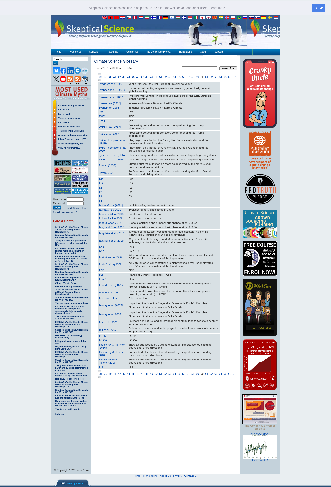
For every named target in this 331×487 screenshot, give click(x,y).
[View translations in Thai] (276, 18)
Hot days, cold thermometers (69, 379)
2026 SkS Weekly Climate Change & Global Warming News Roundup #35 (71, 229)
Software (93, 52)
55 (179, 76)
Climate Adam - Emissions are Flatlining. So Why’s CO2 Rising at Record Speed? (71, 258)
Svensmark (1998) (110, 103)
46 (137, 76)
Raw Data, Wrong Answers (68, 286)
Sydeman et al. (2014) (112, 155)
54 (174, 76)
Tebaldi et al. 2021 (110, 292)
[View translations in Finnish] (154, 18)
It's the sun (64, 110)
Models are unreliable (69, 126)
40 (110, 76)
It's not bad (64, 114)
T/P (101, 178)
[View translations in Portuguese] (240, 18)
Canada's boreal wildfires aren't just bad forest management (71, 396)
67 (234, 76)
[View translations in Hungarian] (179, 18)
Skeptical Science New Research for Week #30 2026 (71, 391)
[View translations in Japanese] (203, 18)
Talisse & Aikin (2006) (112, 214)
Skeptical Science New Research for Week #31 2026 (71, 361)
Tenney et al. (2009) (111, 305)
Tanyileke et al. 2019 (111, 240)
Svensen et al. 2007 (111, 97)
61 (206, 76)
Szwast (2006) (107, 165)
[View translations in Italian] (197, 18)
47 (142, 76)
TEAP (102, 279)
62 (211, 76)
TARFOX (104, 250)
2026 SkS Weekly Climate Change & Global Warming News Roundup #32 (71, 324)
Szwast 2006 (106, 172)
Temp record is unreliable (71, 131)
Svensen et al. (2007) (112, 89)
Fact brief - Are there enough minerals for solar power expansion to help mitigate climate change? (69, 309)
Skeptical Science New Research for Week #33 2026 (71, 298)
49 (151, 76)
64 (220, 76)
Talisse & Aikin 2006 (111, 218)
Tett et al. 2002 (108, 329)
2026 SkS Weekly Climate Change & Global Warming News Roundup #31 (71, 354)
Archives (59, 414)
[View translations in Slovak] (252, 18)
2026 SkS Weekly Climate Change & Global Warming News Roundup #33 (71, 291)
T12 (101, 183)
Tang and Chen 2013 (111, 227)
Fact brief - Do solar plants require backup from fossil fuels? (72, 374)
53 (169, 76)
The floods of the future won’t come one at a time (70, 317)
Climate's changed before (71, 105)
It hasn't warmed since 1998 (72, 139)
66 (229, 76)
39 (105, 76)
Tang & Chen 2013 (110, 222)
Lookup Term (228, 68)
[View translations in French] (160, 18)
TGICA (103, 340)
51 (160, 76)
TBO (101, 270)
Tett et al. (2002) (109, 322)
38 (100, 76)
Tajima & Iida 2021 (110, 209)
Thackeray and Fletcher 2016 (108, 361)
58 (192, 76)
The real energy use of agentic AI (71, 303)
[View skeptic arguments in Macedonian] (215, 18)
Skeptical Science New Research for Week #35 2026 (71, 236)
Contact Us (191, 475)
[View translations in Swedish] (271, 18)
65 (225, 76)
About (203, 52)
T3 (100, 196)
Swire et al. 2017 (109, 134)
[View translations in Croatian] (123, 18)
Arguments (75, 52)
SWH (102, 120)
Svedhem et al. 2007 (111, 83)
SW (101, 112)
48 (146, 76)
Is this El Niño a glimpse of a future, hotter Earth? (69, 278)
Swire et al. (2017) (110, 126)
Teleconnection (108, 298)
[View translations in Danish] (136, 18)
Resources (112, 52)
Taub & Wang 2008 (110, 264)
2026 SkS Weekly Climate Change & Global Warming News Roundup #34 (71, 266)
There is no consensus (69, 118)
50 (156, 76)
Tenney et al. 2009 (110, 314)
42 (119, 76)
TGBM (103, 335)
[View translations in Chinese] (117, 18)
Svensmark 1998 (109, 107)
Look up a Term (75, 483)
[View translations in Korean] (209, 18)
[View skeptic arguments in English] (105, 18)
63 (215, 76)
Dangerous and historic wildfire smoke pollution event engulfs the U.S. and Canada (71, 403)
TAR (101, 246)
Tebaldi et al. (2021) (111, 285)
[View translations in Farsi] (148, 18)
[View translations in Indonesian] (191, 18)
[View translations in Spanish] (264, 18)
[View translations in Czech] (130, 18)
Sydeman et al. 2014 (111, 159)
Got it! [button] (319, 8)
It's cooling (64, 122)
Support (219, 52)
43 (123, 76)
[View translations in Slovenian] (258, 18)
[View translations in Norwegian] (228, 18)
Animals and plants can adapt (73, 135)
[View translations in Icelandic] (185, 18)
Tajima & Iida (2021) (111, 205)
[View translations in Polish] (234, 18)
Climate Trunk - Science (67, 283)
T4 (100, 200)
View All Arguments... (69, 148)
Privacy (177, 475)
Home (58, 52)
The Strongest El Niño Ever (68, 409)
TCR (101, 274)
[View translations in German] (166, 18)
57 (188, 76)
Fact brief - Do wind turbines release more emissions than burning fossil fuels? (69, 250)
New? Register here (76, 208)
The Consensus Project (158, 52)
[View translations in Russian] (246, 18)
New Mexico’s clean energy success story (68, 336)
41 (114, 76)
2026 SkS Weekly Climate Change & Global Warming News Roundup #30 (71, 384)
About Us (165, 475)
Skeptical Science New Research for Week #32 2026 (71, 331)
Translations (185, 52)
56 (183, 76)
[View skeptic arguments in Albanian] (111, 18)
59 (197, 76)
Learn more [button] (217, 8)
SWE (102, 116)
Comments (132, 52)
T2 (100, 187)
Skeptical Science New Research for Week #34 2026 (71, 273)
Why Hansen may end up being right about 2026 (71, 347)
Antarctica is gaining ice (70, 143)
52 (165, 76)
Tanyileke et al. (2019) (112, 233)
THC (101, 367)
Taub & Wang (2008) (111, 256)
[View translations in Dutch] (142, 18)
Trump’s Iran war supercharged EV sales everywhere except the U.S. (71, 242)
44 (128, 76)
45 (133, 76)
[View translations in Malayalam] (222, 18)
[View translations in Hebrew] (173, 18)
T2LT (102, 192)
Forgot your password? (65, 212)
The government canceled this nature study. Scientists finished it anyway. (71, 367)
